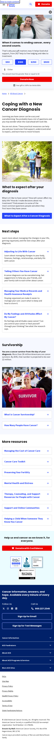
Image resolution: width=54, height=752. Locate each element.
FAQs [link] (4, 676)
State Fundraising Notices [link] (12, 710)
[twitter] (3, 608)
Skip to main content (9, 1)
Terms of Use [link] (7, 705)
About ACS (6, 653)
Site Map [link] (5, 681)
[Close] (50, 12)
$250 (33, 62)
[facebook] (12, 608)
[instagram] (7, 608)
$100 (20, 62)
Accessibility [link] (7, 701)
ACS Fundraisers (9, 645)
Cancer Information (10, 638)
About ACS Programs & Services (15, 660)
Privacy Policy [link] (7, 686)
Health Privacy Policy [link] (10, 696)
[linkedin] (16, 608)
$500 (46, 62)
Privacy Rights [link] (7, 691)
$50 (8, 62)
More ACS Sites (8, 668)
